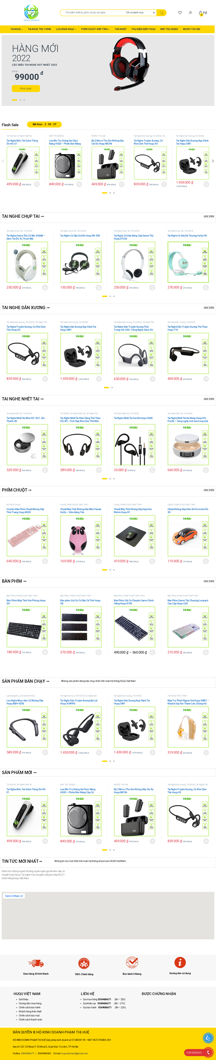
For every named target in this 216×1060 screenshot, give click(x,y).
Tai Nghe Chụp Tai (14, 231)
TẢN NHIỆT (121, 29)
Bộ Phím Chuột (13, 504)
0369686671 (27, 1053)
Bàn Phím (11, 596)
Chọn (45, 287)
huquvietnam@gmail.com (74, 1053)
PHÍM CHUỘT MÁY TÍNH (94, 29)
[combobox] (92, 12)
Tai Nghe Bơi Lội (67, 696)
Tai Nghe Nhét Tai (24, 136)
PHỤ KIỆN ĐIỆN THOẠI (143, 29)
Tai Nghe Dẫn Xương (143, 136)
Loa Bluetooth (12, 696)
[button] (104, 193)
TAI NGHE (15, 29)
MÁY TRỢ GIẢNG (169, 29)
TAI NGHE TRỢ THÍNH (39, 29)
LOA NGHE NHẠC (65, 29)
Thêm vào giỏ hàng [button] (36, 184)
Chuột (63, 504)
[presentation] (213, 161)
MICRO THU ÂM (191, 29)
